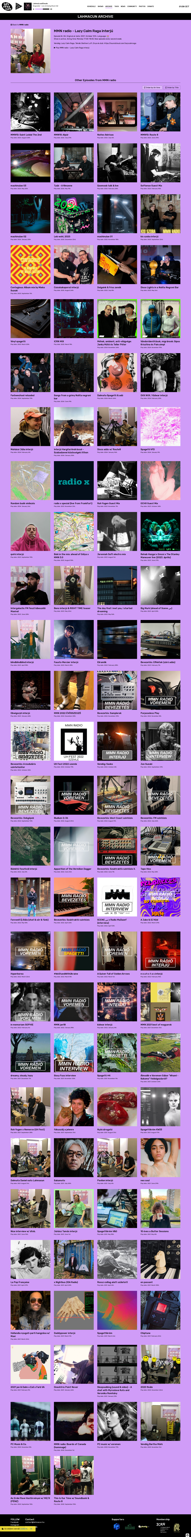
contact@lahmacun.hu (34, 1522)
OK (31, 1529)
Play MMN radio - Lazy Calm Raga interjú (72, 48)
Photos (142, 6)
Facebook (14, 1522)
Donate (150, 6)
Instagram (15, 1525)
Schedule (91, 6)
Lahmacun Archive (95, 16)
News (123, 6)
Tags (116, 6)
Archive (108, 6)
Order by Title (173, 88)
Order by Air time (153, 88)
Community (132, 6)
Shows (100, 6)
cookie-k (23, 1529)
